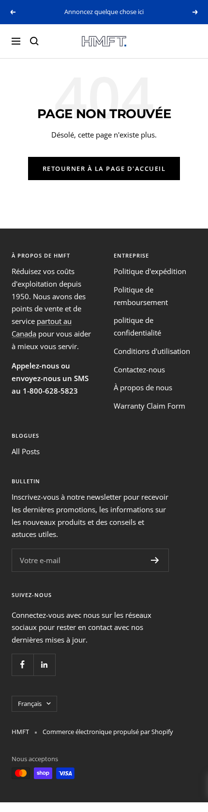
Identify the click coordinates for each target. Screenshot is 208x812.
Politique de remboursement (141, 296)
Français (30, 703)
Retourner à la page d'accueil (104, 168)
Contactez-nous (139, 369)
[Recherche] (34, 41)
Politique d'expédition (150, 271)
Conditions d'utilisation (152, 351)
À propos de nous (143, 387)
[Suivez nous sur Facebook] (22, 664)
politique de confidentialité (137, 326)
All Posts (26, 451)
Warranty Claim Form (149, 406)
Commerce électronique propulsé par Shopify (108, 731)
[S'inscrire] (155, 560)
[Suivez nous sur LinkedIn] (44, 664)
